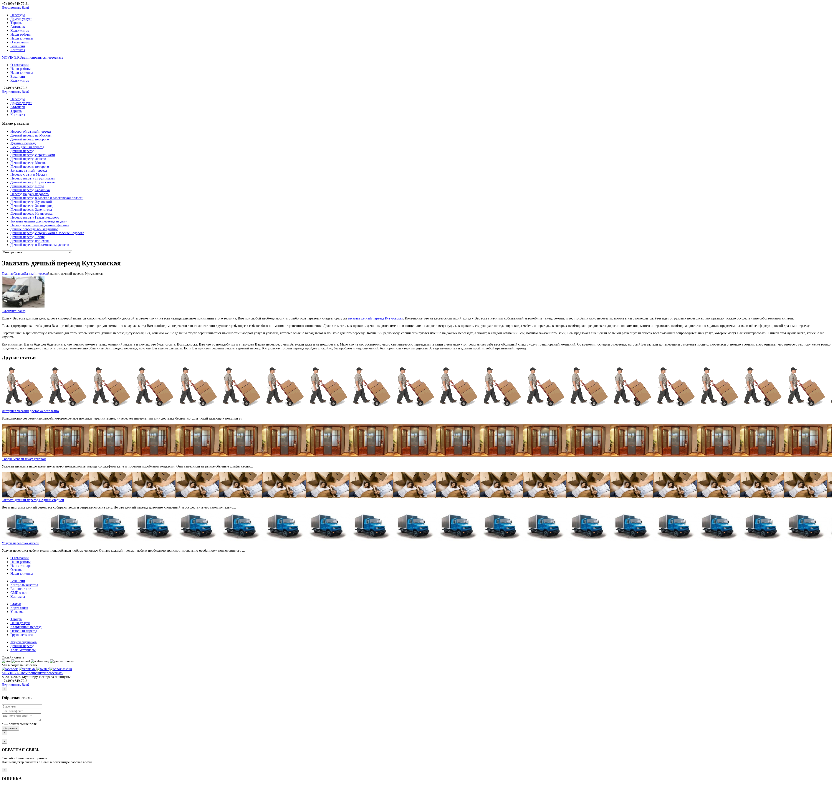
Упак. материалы (23, 650)
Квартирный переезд (25, 627)
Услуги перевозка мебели (20, 543)
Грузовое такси (21, 635)
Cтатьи (18, 273)
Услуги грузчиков (23, 642)
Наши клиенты (21, 38)
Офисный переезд (23, 631)
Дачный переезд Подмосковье (32, 182)
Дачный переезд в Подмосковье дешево (39, 245)
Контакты (17, 50)
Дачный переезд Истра (27, 186)
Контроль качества (24, 585)
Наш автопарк (20, 566)
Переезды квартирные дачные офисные (39, 225)
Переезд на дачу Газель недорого (34, 217)
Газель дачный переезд (27, 147)
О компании (19, 42)
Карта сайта (19, 608)
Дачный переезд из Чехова (30, 241)
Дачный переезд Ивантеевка (31, 213)
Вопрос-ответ (20, 589)
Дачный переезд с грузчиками (32, 155)
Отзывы (16, 569)
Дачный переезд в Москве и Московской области (46, 198)
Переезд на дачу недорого (29, 194)
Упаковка (17, 612)
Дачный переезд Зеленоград (31, 209)
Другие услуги (21, 19)
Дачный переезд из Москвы (30, 135)
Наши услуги (20, 623)
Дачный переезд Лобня (27, 237)
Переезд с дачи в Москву (28, 174)
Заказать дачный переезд (28, 170)
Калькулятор (19, 30)
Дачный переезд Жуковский (31, 202)
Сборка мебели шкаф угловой (24, 459)
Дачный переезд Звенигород (31, 205)
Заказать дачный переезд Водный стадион (33, 500)
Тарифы (16, 23)
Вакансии (17, 46)
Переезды (17, 15)
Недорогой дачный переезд (30, 131)
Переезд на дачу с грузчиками (32, 178)
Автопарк (17, 26)
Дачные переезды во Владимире (34, 229)
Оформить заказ (13, 311)
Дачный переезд (22, 151)
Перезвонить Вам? (15, 7)
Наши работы (20, 34)
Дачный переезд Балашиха (30, 190)
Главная (7, 273)
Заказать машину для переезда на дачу (38, 221)
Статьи (15, 604)
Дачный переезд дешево (28, 159)
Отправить (10, 728)
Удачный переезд (23, 143)
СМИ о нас (18, 592)
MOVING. (32, 57)
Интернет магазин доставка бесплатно (30, 411)
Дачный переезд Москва (28, 163)
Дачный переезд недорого (29, 139)
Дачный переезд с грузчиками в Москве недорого (47, 233)
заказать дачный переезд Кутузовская (375, 318)
